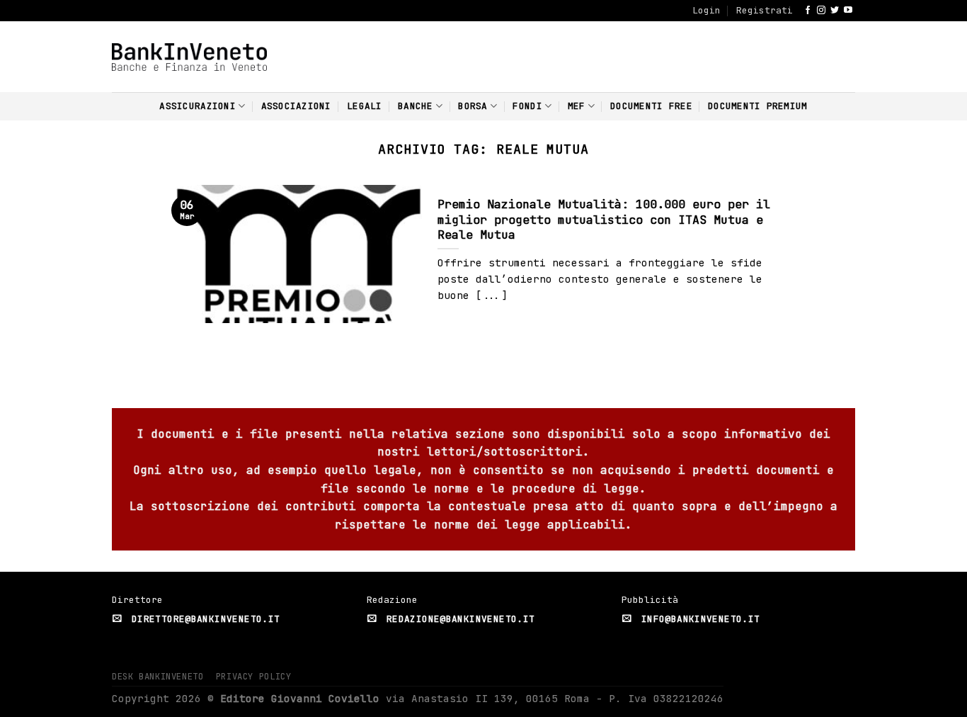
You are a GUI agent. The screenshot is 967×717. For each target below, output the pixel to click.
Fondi (527, 106)
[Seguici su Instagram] (821, 11)
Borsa (472, 106)
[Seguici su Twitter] (834, 11)
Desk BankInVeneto (157, 676)
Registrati (764, 10)
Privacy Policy (254, 676)
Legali (364, 106)
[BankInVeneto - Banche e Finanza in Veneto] (189, 57)
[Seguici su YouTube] (848, 11)
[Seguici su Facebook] (807, 11)
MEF (576, 106)
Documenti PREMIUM (757, 106)
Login (706, 10)
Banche (415, 106)
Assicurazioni (197, 106)
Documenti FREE (651, 106)
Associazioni (296, 106)
